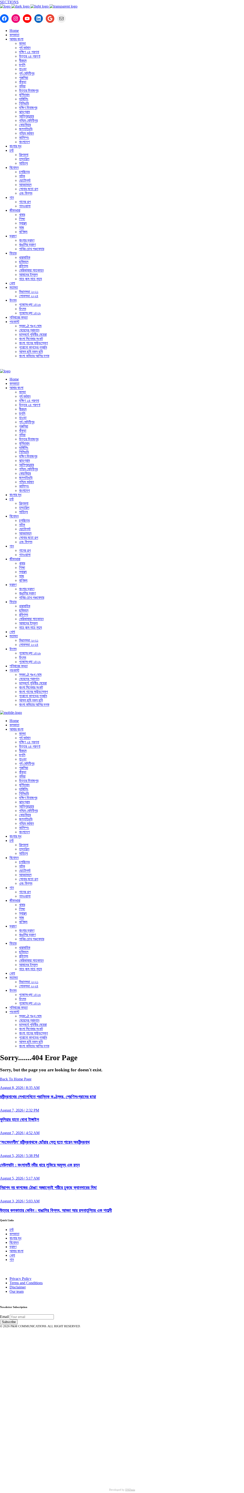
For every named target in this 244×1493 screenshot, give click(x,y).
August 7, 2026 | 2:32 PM (19, 1110)
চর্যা (12, 1230)
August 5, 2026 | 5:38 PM (19, 1156)
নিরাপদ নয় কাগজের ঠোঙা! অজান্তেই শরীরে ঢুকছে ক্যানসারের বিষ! (48, 1187)
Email (4, 1317)
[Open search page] (122, 365)
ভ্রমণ (13, 1247)
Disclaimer (18, 1287)
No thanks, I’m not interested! (99, 1477)
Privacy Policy (20, 1279)
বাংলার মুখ (15, 1238)
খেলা (12, 1255)
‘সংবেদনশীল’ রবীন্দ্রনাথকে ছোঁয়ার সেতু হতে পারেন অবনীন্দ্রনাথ (45, 1142)
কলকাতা (14, 1234)
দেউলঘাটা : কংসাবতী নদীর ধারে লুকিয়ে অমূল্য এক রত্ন (40, 1164)
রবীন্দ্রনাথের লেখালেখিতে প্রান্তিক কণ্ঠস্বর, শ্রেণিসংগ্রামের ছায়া (48, 1096)
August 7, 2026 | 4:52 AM (20, 1133)
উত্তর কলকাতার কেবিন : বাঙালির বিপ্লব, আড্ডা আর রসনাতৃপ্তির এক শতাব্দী (56, 1210)
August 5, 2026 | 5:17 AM (20, 1178)
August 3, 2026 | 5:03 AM (20, 1201)
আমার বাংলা (16, 1251)
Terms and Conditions (26, 1283)
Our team (17, 1291)
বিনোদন (14, 1242)
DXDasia (130, 1489)
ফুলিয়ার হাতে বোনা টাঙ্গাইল (19, 1119)
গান (12, 1260)
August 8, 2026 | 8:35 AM (20, 1088)
